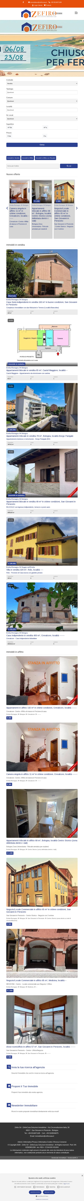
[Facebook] (23, 2)
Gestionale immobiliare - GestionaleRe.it (65, 1158)
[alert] (42, 1187)
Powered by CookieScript (42, 1199)
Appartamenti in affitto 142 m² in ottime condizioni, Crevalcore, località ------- (41, 708)
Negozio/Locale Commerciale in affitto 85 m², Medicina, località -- (36, 980)
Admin (20, 1142)
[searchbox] (42, 93)
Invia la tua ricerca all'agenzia (28, 1067)
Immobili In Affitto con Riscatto (45, 158)
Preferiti (48, 5)
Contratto (9, 80)
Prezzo (8, 133)
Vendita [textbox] (9, 83)
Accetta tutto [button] (35, 1192)
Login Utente (38, 5)
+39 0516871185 (56, 2)
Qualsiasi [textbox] (10, 119)
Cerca (42, 145)
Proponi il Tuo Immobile (24, 1086)
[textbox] (42, 101)
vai (70, 166)
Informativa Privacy (30, 1142)
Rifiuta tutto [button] (49, 1192)
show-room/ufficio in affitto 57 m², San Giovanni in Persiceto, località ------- (40, 1047)
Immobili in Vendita (13, 158)
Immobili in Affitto (27, 158)
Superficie (10, 124)
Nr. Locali (9, 115)
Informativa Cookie (45, 1142)
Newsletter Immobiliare (24, 1105)
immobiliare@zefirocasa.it (38, 2)
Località (9, 106)
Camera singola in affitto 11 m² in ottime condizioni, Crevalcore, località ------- (41, 774)
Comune (9, 97)
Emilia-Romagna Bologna (19, 205)
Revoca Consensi (59, 1142)
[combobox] (42, 83)
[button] (15, 1187)
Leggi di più (66, 1183)
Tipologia (9, 89)
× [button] (82, 1175)
